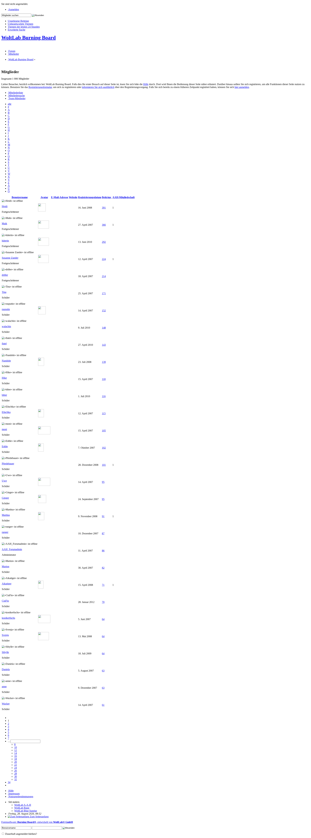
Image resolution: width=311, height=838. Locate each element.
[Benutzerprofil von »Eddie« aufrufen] (41, 450)
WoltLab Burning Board (28, 37)
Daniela (6, 669)
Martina (6, 515)
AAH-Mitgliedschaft (123, 197)
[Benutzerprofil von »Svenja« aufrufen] (43, 639)
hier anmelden (242, 87)
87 (103, 533)
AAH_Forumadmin (12, 549)
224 (104, 259)
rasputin (6, 309)
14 (15, 753)
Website (73, 197)
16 (15, 756)
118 (104, 379)
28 (15, 773)
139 (104, 362)
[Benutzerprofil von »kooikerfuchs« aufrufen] (44, 622)
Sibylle (5, 652)
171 (104, 293)
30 (15, 776)
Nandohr (6, 360)
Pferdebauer (8, 463)
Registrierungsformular (40, 87)
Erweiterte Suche (16, 29)
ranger (5, 532)
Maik (4, 223)
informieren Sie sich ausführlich (98, 87)
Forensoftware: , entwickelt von (37, 822)
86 (103, 550)
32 (15, 779)
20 (15, 762)
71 (103, 585)
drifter (5, 275)
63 (103, 670)
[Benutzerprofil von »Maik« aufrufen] (43, 227)
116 (104, 396)
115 (104, 413)
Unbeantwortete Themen (20, 23)
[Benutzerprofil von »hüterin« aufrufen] (43, 244)
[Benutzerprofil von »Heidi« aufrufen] (42, 210)
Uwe (4, 480)
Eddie (5, 446)
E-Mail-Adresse (59, 197)
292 (104, 242)
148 (104, 327)
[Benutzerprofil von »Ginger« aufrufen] (42, 502)
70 (103, 602)
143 (104, 344)
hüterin (5, 240)
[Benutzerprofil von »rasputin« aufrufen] (42, 313)
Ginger (5, 497)
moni (4, 429)
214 (104, 276)
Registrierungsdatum (89, 197)
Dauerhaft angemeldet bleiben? (21, 833)
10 (15, 747)
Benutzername (20, 197)
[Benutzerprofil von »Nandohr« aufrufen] (41, 365)
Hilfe (145, 84)
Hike (4, 377)
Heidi (4, 206)
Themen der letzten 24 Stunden (24, 26)
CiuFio (5, 600)
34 (9, 782)
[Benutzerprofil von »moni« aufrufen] (44, 433)
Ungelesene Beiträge (18, 21)
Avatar (44, 197)
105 (104, 430)
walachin (6, 326)
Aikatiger (6, 583)
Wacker (6, 703)
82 (103, 567)
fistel (4, 343)
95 (103, 482)
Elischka (6, 412)
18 (15, 759)
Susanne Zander (10, 257)
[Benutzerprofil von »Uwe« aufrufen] (44, 485)
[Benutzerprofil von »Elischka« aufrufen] (41, 416)
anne (4, 686)
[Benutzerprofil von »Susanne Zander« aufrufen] (43, 262)
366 (104, 224)
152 (104, 310)
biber (4, 395)
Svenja (5, 635)
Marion (5, 566)
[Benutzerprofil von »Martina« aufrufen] (41, 519)
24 (15, 767)
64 (103, 619)
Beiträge (107, 197)
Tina (4, 292)
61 (103, 705)
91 (103, 516)
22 (15, 764)
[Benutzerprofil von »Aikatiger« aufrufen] (40, 587)
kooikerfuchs (8, 618)
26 (15, 770)
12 (15, 750)
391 (104, 207)
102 (104, 447)
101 (104, 464)
